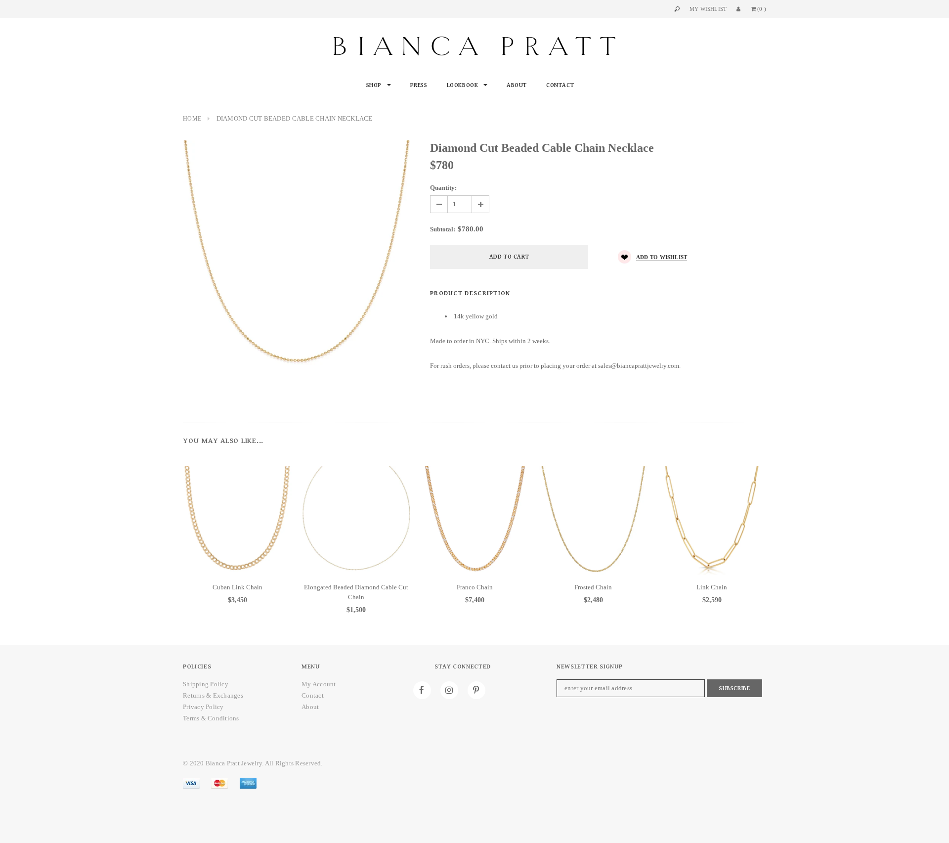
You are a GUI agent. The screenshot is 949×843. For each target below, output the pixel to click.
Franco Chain (475, 587)
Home (192, 118)
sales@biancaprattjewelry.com (638, 365)
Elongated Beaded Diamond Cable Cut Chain (356, 592)
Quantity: (443, 187)
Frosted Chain (593, 587)
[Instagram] (449, 690)
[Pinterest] (476, 690)
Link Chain (711, 587)
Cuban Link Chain (237, 587)
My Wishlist (708, 9)
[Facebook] (422, 690)
